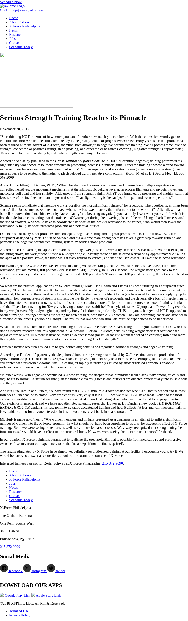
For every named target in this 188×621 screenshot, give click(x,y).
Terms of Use (19, 611)
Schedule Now (11, 2)
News (13, 30)
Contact (14, 43)
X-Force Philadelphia (24, 26)
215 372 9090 (10, 547)
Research (15, 34)
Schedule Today (21, 47)
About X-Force (20, 22)
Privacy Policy (19, 615)
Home (13, 18)
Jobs (12, 39)
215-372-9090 (112, 463)
